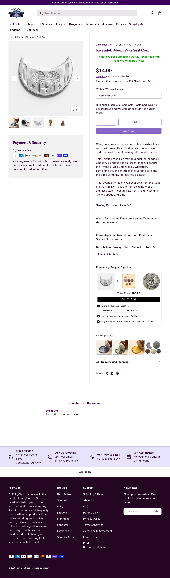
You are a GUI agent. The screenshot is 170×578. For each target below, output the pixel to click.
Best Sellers (15, 24)
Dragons (74, 24)
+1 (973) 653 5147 (107, 253)
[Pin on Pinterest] (117, 373)
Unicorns (107, 24)
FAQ (85, 506)
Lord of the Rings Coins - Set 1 (115, 316)
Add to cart (140, 122)
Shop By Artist (138, 24)
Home (11, 37)
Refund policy (91, 512)
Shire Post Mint (104, 44)
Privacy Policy (91, 518)
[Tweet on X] (106, 373)
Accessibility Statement (97, 530)
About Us (89, 500)
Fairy (59, 24)
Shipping (101, 76)
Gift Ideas (33, 29)
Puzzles (121, 24)
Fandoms (14, 29)
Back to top (85, 471)
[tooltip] (104, 348)
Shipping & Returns (95, 494)
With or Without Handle (110, 88)
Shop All (62, 500)
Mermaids (92, 24)
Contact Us (90, 537)
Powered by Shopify (40, 568)
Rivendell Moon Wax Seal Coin (31, 37)
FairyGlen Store (23, 568)
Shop (29, 24)
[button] (160, 13)
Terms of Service (93, 524)
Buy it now (129, 130)
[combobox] (87, 13)
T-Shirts (44, 24)
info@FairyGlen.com (67, 460)
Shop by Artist (66, 537)
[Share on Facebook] (112, 373)
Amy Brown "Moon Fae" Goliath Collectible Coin (123, 321)
